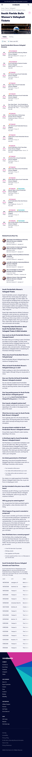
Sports (7, 8)
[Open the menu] (2, 5)
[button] (4, 41)
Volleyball (12, 8)
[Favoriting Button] (29, 13)
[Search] (28, 4)
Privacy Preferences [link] (6, 745)
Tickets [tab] (5, 36)
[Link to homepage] (16, 4)
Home (2, 8)
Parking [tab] (11, 36)
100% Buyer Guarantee (17, 1)
